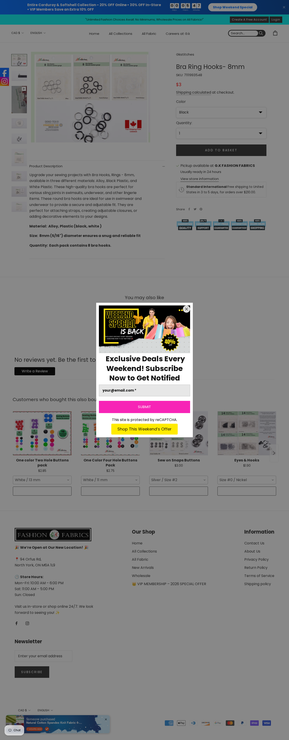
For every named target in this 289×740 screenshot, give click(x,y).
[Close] (186, 309)
